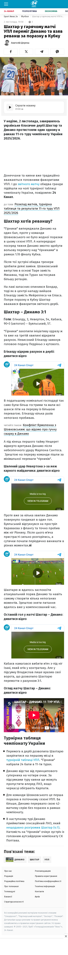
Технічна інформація (45, 886)
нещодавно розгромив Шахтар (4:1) (32, 827)
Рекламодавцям (43, 871)
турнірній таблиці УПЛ (22, 760)
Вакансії (8, 896)
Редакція (8, 876)
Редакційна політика (14, 881)
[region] (34, 947)
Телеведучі (9, 891)
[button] (11, 52)
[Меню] (6, 4)
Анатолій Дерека (20, 42)
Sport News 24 (11, 16)
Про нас (8, 871)
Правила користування (46, 876)
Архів (37, 896)
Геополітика (29, 11)
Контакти (39, 891)
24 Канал (9, 11)
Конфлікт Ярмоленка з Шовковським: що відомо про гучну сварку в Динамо (30, 429)
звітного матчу (28, 184)
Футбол (25, 16)
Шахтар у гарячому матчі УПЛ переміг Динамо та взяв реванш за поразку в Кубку (48, 16)
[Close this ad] (65, 936)
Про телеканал (11, 886)
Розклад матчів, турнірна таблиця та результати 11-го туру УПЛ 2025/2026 (32, 208)
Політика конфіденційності (48, 881)
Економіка (51, 11)
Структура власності (14, 901)
